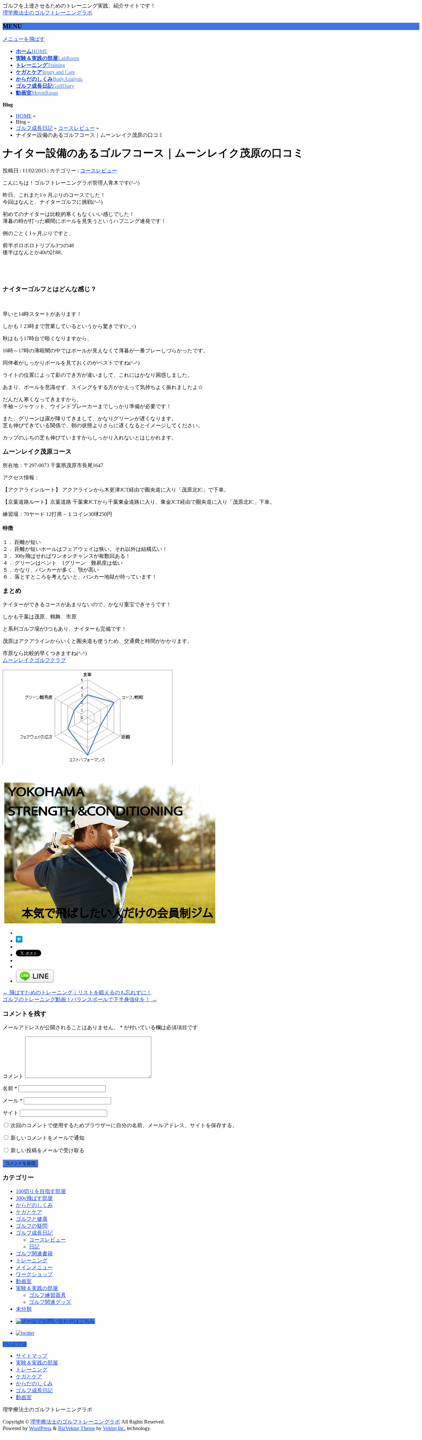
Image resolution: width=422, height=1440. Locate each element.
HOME (24, 116)
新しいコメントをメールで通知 (47, 1138)
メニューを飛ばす (24, 39)
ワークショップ (34, 1274)
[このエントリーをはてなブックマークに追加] (19, 941)
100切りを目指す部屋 (41, 1191)
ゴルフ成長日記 (34, 128)
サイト (10, 1113)
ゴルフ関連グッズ (50, 1302)
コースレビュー (76, 128)
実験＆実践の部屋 (37, 1288)
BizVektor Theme (76, 1428)
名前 (10, 1088)
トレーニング (31, 1260)
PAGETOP (15, 1344)
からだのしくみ (34, 1205)
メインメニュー (34, 1267)
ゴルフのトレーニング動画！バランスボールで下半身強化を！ (80, 999)
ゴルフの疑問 (31, 1226)
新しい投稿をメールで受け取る (47, 1150)
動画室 (24, 1281)
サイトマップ (31, 1356)
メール (12, 1100)
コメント (13, 1076)
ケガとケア (29, 1212)
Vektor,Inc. (114, 1428)
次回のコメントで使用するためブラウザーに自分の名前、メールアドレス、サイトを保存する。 (124, 1125)
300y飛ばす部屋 (34, 1198)
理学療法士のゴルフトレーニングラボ (47, 12)
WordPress (40, 1428)
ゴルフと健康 (31, 1219)
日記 (34, 1246)
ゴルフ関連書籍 (34, 1253)
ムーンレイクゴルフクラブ (34, 660)
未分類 (24, 1309)
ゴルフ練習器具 (47, 1295)
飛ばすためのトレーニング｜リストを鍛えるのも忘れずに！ (77, 992)
